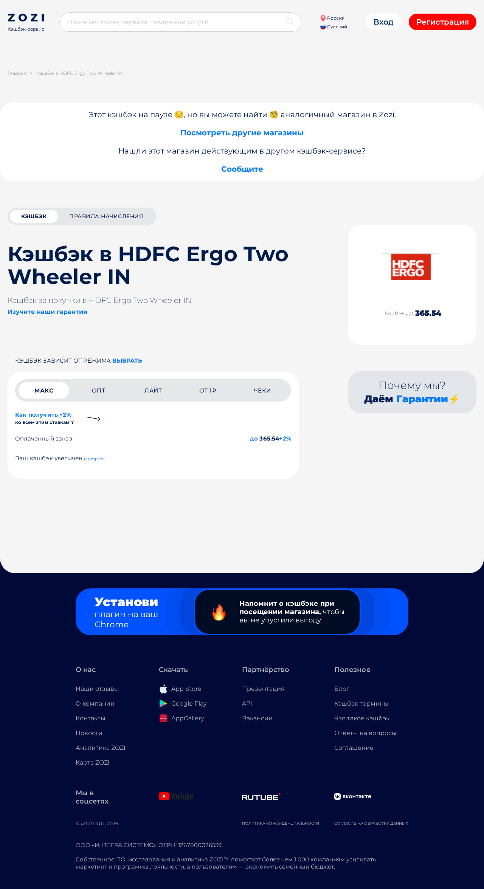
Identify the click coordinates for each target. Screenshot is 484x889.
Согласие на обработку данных (371, 823)
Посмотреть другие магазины (242, 132)
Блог (341, 688)
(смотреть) (94, 458)
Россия (335, 18)
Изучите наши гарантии (47, 311)
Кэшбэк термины (361, 703)
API (247, 703)
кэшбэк (34, 216)
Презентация (263, 688)
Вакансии (257, 718)
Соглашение (354, 747)
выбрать (127, 360)
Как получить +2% (44, 418)
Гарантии (422, 399)
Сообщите (242, 169)
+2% (285, 438)
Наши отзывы (97, 688)
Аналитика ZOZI (101, 747)
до (254, 438)
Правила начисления (106, 216)
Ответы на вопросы (365, 733)
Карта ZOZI (93, 762)
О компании (95, 703)
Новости (89, 733)
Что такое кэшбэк (361, 718)
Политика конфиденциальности (280, 823)
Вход (384, 21)
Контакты (90, 718)
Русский (336, 26)
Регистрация (442, 21)
